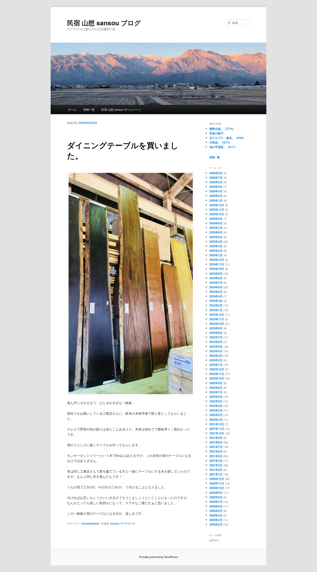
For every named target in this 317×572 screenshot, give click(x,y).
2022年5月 (216, 401)
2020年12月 (216, 479)
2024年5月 (216, 292)
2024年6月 (216, 287)
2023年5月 (216, 346)
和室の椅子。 (217, 133)
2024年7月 (216, 282)
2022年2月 (216, 415)
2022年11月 (216, 374)
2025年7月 (216, 228)
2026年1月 (216, 200)
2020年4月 (216, 515)
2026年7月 (216, 177)
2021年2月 (216, 470)
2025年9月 (216, 219)
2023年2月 (216, 360)
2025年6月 (216, 232)
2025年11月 (216, 209)
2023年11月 (216, 319)
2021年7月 (216, 447)
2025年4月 (216, 241)
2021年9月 (216, 438)
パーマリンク (127, 523)
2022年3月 (216, 410)
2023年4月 (216, 351)
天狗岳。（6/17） (220, 142)
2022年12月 (216, 369)
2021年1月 (216, 474)
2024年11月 (216, 264)
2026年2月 (216, 196)
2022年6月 (216, 397)
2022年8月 (216, 388)
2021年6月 (216, 451)
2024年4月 (216, 296)
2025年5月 (216, 237)
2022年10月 (216, 378)
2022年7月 (216, 392)
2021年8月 (216, 442)
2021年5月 (216, 456)
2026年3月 (216, 191)
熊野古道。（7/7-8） (222, 129)
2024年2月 (216, 305)
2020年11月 (216, 483)
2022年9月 (216, 383)
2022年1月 (216, 419)
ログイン (214, 540)
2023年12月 (216, 314)
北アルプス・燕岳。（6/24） (227, 138)
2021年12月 (216, 424)
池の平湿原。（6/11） (223, 147)
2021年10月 (216, 433)
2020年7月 (216, 502)
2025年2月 (216, 251)
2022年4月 (216, 406)
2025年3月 (216, 246)
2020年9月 (216, 493)
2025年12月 (216, 205)
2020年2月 (216, 524)
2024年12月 (216, 260)
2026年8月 (216, 173)
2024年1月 (216, 310)
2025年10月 (216, 214)
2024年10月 (216, 269)
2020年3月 (216, 520)
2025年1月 (216, 255)
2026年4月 (216, 187)
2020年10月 (216, 488)
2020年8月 (216, 497)
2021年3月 (216, 465)
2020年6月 (216, 506)
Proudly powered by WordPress (158, 557)
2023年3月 (216, 356)
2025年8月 (216, 223)
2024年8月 (216, 278)
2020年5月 (216, 511)
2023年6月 (216, 342)
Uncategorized (90, 523)
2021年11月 (216, 429)
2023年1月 (216, 365)
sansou (114, 523)
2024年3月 (216, 301)
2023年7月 (216, 337)
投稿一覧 (89, 109)
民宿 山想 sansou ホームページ (121, 109)
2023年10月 (216, 324)
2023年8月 (216, 333)
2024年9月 (216, 273)
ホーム (72, 109)
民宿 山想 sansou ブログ (104, 22)
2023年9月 (216, 328)
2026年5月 (216, 182)
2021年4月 (216, 461)
